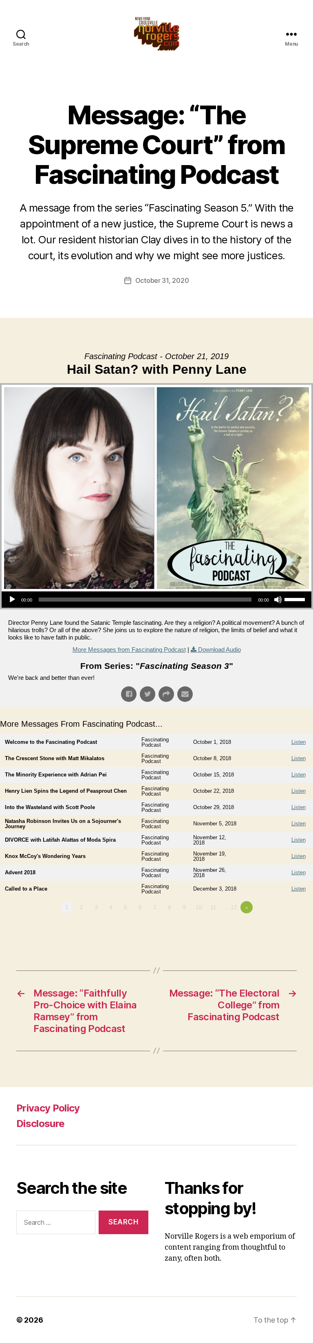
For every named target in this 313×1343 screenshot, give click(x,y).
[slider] (295, 598)
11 (213, 907)
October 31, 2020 (162, 280)
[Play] (12, 599)
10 (199, 907)
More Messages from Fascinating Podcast (129, 649)
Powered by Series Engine (283, 930)
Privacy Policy (48, 1108)
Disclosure (40, 1123)
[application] (156, 599)
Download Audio (219, 649)
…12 (231, 907)
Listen (298, 742)
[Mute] (278, 599)
